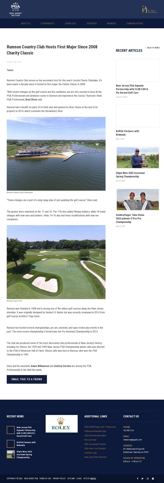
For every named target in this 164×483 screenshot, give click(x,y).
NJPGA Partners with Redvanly (26, 443)
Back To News (153, 48)
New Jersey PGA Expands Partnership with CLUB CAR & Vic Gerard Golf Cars (26, 431)
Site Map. (71, 478)
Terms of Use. (45, 478)
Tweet (10, 70)
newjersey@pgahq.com (132, 440)
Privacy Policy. (59, 478)
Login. (79, 478)
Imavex (93, 478)
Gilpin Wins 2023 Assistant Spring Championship (24, 454)
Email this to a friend (27, 379)
